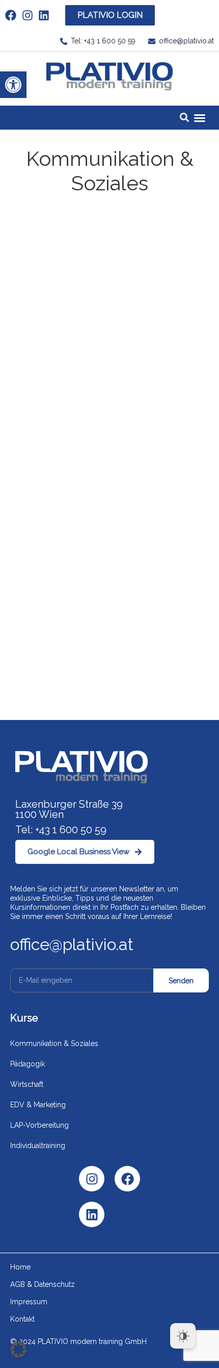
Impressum (28, 1302)
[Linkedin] (91, 1214)
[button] (13, 84)
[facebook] (13, 15)
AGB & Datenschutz (42, 1284)
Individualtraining (37, 1145)
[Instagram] (91, 1178)
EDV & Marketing (38, 1105)
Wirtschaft (26, 1084)
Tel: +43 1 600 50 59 (60, 830)
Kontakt (22, 1319)
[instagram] (30, 15)
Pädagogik (27, 1064)
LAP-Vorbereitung (39, 1125)
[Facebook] (127, 1178)
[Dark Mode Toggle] (183, 1336)
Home (20, 1267)
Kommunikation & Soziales (54, 1043)
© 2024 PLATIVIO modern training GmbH (78, 1341)
